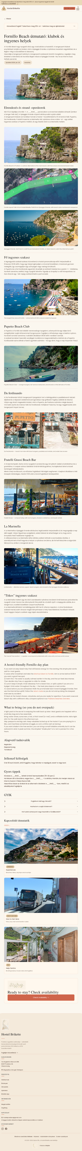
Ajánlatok (4, 1090)
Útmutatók (4, 1087)
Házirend (36, 1136)
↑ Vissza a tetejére (44, 1145)
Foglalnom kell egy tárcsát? (41, 801)
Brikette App (5, 1094)
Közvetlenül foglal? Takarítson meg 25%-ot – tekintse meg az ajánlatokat (41, 26)
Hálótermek (5, 1080)
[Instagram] (2, 1129)
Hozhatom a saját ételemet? (41, 806)
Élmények (4, 1083)
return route (38, 691)
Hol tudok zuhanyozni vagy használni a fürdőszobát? (41, 812)
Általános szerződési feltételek (23, 1136)
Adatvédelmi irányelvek (47, 1136)
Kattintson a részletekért (10, 3)
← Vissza (7, 19)
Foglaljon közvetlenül (9, 1053)
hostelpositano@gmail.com (12, 1117)
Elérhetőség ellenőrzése (69, 8)
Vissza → (7, 825)
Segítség (4, 1108)
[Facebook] (6, 1129)
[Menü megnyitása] (77, 8)
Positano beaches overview (59, 699)
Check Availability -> (41, 997)
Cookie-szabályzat (62, 1136)
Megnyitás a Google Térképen (13, 1070)
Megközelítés (5, 1104)
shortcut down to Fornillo (44, 674)
